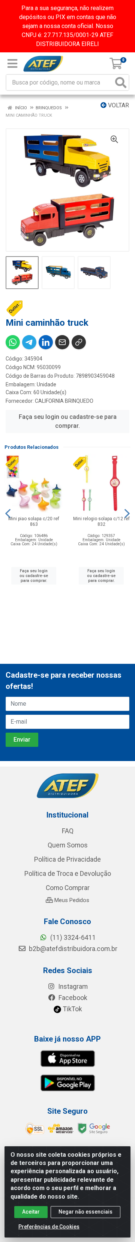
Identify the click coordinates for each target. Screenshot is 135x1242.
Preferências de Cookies (49, 1227)
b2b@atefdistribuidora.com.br (72, 949)
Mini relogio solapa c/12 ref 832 (101, 521)
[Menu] (12, 63)
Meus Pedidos (71, 900)
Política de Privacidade (67, 859)
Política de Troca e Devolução (67, 873)
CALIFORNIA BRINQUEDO (64, 401)
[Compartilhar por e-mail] (62, 342)
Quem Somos (68, 845)
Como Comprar (68, 888)
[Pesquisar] (121, 82)
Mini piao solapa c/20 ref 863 (33, 521)
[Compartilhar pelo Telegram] (29, 342)
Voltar (117, 105)
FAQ (68, 831)
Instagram (72, 986)
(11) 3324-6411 (72, 937)
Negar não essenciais (85, 1212)
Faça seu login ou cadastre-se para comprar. (68, 421)
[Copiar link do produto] (79, 342)
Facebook (72, 998)
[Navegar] (7, 513)
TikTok (72, 1009)
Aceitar (31, 1212)
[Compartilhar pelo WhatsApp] (13, 342)
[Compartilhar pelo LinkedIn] (46, 342)
